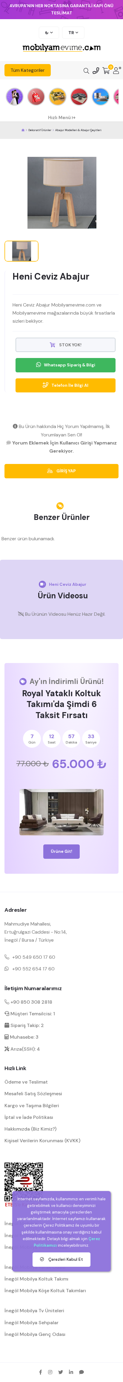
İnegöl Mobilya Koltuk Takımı (36, 1279)
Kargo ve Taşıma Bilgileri (31, 1105)
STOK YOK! (70, 345)
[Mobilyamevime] (22, 130)
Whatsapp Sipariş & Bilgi (69, 365)
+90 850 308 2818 (30, 1002)
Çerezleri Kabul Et (65, 1259)
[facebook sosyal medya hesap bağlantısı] (40, 1372)
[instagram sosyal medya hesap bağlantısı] (50, 1372)
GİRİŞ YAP (66, 471)
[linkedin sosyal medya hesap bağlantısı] (71, 1372)
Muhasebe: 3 (24, 1037)
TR (71, 32)
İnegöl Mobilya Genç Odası (34, 1334)
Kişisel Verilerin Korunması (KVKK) (42, 1140)
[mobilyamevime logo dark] (61, 48)
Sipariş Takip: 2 (26, 1025)
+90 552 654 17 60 (33, 969)
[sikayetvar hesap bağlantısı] (81, 1372)
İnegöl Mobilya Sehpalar (31, 1322)
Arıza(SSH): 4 (24, 1049)
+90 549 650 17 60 (33, 957)
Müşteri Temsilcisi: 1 (32, 1014)
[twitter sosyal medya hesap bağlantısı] (60, 1372)
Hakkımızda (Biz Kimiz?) (30, 1129)
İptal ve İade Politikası (28, 1117)
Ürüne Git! (61, 851)
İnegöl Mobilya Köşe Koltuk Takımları (45, 1290)
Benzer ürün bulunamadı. (28, 538)
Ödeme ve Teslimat (26, 1082)
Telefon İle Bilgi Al (69, 385)
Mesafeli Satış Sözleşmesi (33, 1093)
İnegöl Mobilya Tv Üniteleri (34, 1310)
